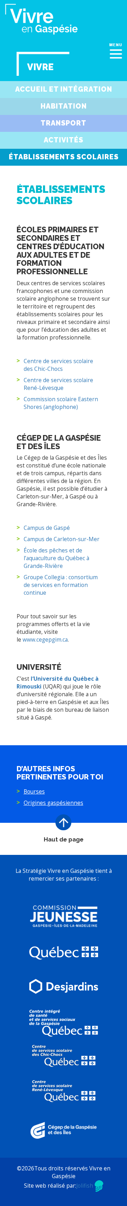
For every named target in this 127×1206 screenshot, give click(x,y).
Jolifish (85, 1185)
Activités (63, 140)
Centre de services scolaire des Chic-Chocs (58, 365)
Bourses (34, 791)
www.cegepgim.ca (45, 639)
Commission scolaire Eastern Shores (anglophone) (61, 403)
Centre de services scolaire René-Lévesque (58, 384)
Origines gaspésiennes (53, 803)
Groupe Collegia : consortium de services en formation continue (61, 585)
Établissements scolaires (64, 157)
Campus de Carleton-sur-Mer (61, 539)
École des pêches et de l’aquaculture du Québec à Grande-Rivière (56, 558)
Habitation (64, 106)
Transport (63, 123)
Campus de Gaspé (47, 528)
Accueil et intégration (63, 89)
